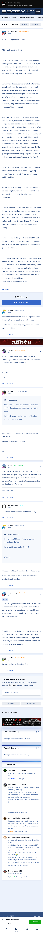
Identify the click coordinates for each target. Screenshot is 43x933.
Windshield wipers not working (20, 818)
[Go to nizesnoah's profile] (5, 837)
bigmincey (11, 391)
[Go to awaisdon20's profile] (5, 785)
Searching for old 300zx (17, 770)
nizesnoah (13, 865)
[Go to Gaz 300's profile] (5, 770)
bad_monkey (12, 32)
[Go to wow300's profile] (4, 659)
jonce (10, 465)
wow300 (10, 658)
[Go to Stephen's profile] (5, 818)
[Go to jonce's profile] (4, 466)
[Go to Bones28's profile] (5, 871)
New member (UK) (15, 871)
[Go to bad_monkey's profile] (4, 33)
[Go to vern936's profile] (4, 351)
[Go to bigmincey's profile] (4, 392)
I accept (36, 921)
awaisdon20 (14, 812)
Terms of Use (6, 923)
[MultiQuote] (3, 334)
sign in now (12, 685)
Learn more (4, 4)
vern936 (10, 350)
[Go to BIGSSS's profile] (4, 311)
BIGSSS (10, 310)
